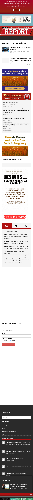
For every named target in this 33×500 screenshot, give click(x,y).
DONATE (16, 10)
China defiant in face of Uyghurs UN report (20, 48)
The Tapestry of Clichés (10, 103)
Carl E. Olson (7, 120)
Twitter (3, 428)
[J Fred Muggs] (3, 443)
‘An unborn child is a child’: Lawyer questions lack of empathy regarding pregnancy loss (16, 444)
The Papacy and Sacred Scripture (13, 118)
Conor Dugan (7, 128)
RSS (3, 434)
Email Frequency (7, 338)
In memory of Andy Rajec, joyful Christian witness (16, 125)
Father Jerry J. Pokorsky (9, 104)
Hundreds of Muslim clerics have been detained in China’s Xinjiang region (20, 60)
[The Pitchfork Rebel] (3, 459)
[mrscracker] (3, 452)
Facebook (4, 426)
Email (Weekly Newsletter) (8, 431)
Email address (6, 328)
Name (4, 333)
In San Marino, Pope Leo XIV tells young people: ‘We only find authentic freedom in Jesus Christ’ (16, 110)
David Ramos (7, 114)
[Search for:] (16, 417)
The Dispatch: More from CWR (16, 96)
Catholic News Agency (25, 64)
